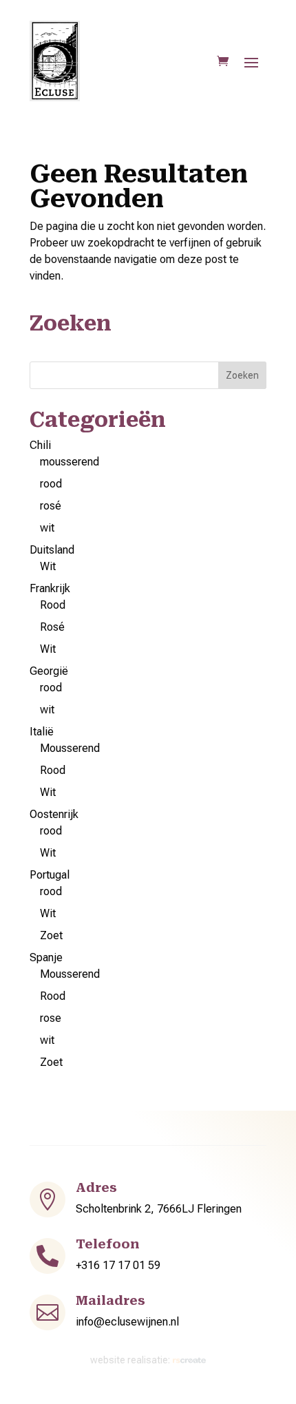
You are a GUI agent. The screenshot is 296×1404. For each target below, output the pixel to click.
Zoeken (242, 375)
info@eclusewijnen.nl (127, 1321)
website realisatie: (131, 1359)
